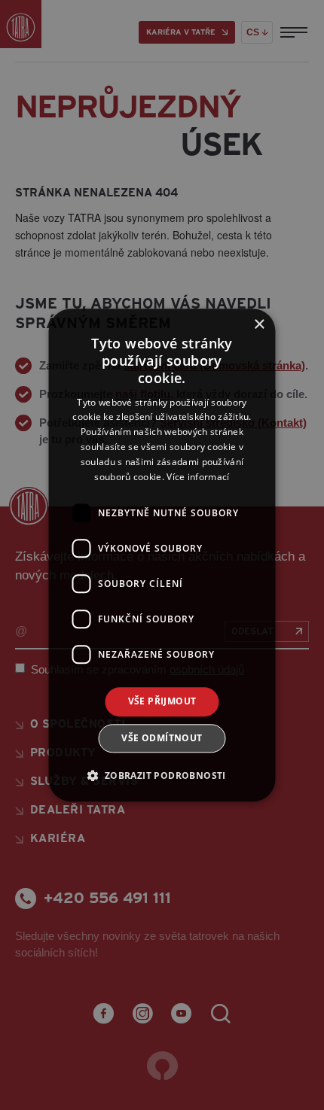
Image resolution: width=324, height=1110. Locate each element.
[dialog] (162, 555)
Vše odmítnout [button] (161, 737)
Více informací (198, 476)
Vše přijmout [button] (162, 701)
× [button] (258, 324)
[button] (161, 775)
